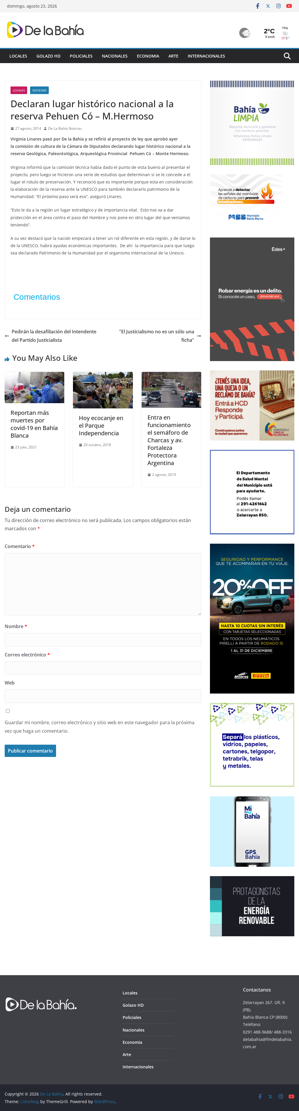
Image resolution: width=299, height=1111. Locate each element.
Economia (148, 56)
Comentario (20, 546)
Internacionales (206, 56)
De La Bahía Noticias (65, 128)
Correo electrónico (27, 654)
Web (10, 683)
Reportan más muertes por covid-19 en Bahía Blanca (34, 424)
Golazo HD (48, 56)
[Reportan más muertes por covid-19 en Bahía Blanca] (34, 376)
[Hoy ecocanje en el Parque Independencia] (103, 376)
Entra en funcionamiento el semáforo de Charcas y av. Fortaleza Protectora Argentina (169, 440)
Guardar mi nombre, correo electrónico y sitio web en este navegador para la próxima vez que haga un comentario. (99, 726)
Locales (18, 56)
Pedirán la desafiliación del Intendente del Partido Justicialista (54, 335)
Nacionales (115, 56)
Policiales (81, 56)
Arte (173, 56)
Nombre (16, 626)
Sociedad (39, 90)
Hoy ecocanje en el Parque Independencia (101, 425)
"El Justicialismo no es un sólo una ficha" (156, 335)
